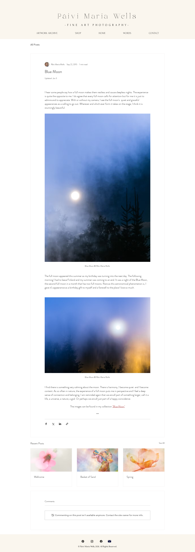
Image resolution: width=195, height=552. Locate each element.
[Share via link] (67, 424)
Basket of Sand (88, 477)
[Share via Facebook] (46, 424)
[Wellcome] (51, 460)
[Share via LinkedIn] (60, 424)
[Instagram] (92, 541)
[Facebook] (101, 541)
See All (162, 443)
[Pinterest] (83, 541)
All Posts (35, 44)
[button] (47, 33)
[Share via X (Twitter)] (53, 424)
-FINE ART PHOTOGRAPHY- (97, 25)
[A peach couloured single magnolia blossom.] (143, 460)
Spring (130, 477)
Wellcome (39, 477)
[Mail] (109, 541)
